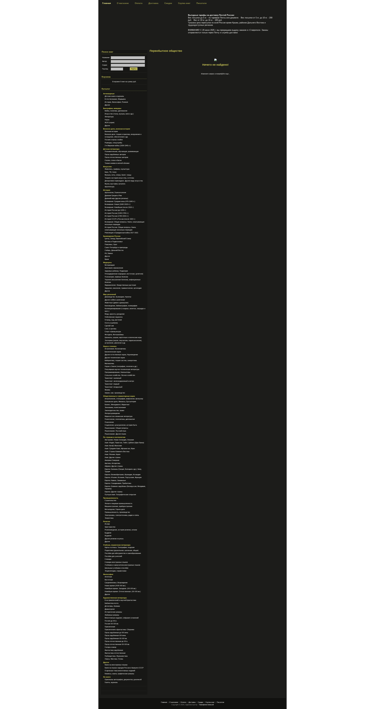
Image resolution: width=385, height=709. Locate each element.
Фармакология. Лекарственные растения (120, 285)
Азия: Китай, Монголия (113, 446)
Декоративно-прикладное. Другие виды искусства (124, 181)
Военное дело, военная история (116, 129)
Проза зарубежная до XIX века (116, 632)
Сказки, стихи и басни (113, 160)
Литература (109, 117)
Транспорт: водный (112, 384)
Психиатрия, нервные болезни (116, 277)
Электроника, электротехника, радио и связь (122, 515)
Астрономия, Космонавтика (115, 349)
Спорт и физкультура (113, 331)
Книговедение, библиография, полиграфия (121, 306)
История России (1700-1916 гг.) (117, 216)
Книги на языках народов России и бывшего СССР (124, 668)
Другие (107, 105)
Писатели (201, 3)
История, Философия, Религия (116, 102)
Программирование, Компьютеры (117, 372)
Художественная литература (115, 598)
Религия (106, 521)
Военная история (111, 131)
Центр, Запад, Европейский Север (118, 238)
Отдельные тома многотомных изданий (120, 671)
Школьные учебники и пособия (116, 568)
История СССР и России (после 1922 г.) (120, 219)
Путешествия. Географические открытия (120, 494)
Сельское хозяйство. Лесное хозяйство (120, 375)
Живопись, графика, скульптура (117, 169)
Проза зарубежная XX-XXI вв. (116, 638)
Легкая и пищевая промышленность (118, 503)
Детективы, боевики (112, 606)
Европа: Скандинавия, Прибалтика (118, 483)
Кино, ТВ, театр (110, 172)
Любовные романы (112, 615)
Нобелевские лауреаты (114, 317)
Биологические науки (113, 352)
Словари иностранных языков (116, 562)
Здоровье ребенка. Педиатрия (116, 271)
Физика (107, 390)
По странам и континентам (114, 437)
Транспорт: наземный (113, 378)
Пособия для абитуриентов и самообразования (123, 553)
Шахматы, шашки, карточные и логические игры (123, 337)
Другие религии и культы (114, 539)
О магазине (123, 3)
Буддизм (108, 533)
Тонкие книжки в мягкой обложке (117, 163)
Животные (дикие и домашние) (116, 303)
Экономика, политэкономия (115, 407)
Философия (108, 574)
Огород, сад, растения (113, 320)
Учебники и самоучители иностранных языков (122, 565)
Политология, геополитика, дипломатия (120, 419)
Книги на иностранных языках (116, 665)
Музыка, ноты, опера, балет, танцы (118, 175)
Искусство (107, 167)
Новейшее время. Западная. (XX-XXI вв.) (120, 588)
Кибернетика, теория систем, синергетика (121, 360)
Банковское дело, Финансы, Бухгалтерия (120, 401)
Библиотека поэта (111, 603)
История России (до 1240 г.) (115, 210)
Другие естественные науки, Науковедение (121, 354)
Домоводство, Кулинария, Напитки (118, 297)
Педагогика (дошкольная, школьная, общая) (122, 550)
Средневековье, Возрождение (116, 582)
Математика (109, 363)
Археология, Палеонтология (115, 192)
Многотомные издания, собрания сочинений (122, 618)
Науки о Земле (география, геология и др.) (121, 366)
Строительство (110, 500)
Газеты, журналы (111, 682)
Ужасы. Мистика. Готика (114, 659)
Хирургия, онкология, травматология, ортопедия (123, 288)
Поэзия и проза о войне (114, 140)
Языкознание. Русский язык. (115, 431)
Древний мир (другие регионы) (116, 198)
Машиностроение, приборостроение (118, 506)
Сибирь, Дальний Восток (114, 250)
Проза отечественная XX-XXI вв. (117, 644)
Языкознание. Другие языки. (115, 434)
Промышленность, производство (117, 512)
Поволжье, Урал (111, 244)
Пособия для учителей (113, 556)
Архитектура (109, 187)
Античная (108, 577)
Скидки (168, 3)
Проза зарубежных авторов (115, 154)
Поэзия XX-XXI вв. (112, 624)
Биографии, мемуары (112, 108)
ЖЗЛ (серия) (109, 122)
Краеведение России (111, 236)
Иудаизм (108, 536)
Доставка (153, 3)
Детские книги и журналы (114, 96)
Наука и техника (109, 346)
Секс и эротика (110, 329)
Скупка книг (184, 3)
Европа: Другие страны (113, 492)
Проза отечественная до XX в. (116, 641)
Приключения (110, 627)
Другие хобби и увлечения (115, 300)
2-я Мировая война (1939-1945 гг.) (118, 145)
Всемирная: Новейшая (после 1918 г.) (119, 207)
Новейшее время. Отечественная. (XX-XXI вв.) (123, 591)
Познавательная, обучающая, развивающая (122, 151)
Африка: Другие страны (114, 466)
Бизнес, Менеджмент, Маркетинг (117, 404)
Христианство (110, 527)
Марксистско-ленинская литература (118, 416)
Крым (107, 259)
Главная (106, 3)
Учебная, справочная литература (116, 545)
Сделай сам (109, 326)
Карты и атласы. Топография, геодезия (119, 547)
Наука (107, 120)
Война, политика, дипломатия (116, 111)
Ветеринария (110, 265)
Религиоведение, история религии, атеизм (121, 530)
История (106, 190)
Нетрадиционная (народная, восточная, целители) (124, 274)
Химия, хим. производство (115, 393)
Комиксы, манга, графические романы (119, 674)
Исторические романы (113, 612)
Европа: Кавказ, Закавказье (115, 480)
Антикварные (108, 94)
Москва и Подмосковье (114, 241)
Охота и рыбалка (111, 323)
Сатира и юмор (110, 647)
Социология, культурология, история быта (121, 425)
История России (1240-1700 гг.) (117, 213)
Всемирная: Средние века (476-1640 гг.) (120, 201)
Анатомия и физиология (114, 268)
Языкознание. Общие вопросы (116, 428)
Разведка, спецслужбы (113, 143)
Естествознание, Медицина (115, 99)
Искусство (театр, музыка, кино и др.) (119, 114)
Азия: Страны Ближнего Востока (117, 451)
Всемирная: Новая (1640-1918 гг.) (117, 204)
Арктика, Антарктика (112, 463)
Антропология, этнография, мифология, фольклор (124, 399)
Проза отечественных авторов (116, 157)
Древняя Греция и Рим (113, 195)
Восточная (109, 580)
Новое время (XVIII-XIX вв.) (115, 585)
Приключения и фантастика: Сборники (119, 629)
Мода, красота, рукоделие (115, 314)
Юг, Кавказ (109, 253)
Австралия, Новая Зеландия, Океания (119, 440)
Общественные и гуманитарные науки (119, 396)
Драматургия (110, 609)
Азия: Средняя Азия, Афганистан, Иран (120, 448)
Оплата (138, 3)
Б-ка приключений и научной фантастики (120, 600)
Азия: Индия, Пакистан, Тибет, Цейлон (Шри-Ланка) (124, 443)
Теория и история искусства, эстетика (119, 178)
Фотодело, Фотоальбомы (114, 334)
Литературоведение (112, 413)
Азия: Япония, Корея (112, 454)
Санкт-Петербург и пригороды (116, 247)
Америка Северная (112, 460)
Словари (108, 559)
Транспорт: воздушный (113, 387)
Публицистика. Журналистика (116, 656)
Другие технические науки (115, 357)
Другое (107, 125)
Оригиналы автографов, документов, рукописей (123, 679)
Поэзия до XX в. (111, 621)
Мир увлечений (109, 294)
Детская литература (111, 149)
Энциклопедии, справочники (115, 571)
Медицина (107, 262)
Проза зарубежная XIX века (115, 635)
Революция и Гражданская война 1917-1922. (122, 233)
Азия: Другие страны (112, 457)
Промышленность (110, 498)
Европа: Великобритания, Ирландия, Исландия (122, 474)
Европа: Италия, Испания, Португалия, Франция (123, 477)
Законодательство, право (114, 410)
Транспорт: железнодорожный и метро (119, 381)
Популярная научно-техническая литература (122, 369)
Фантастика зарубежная (114, 650)
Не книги (107, 677)
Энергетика (109, 518)
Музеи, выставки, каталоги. (115, 184)
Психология (109, 422)
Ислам (107, 524)
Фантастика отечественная (115, 653)
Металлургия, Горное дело (115, 509)
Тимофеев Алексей (206, 705)
